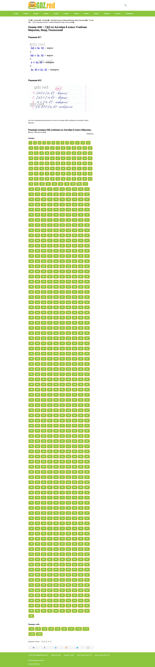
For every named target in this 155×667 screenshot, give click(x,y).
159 (37, 215)
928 (31, 611)
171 (50, 220)
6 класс (66, 13)
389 (37, 333)
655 (74, 467)
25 (90, 148)
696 (81, 487)
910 (43, 600)
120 (43, 194)
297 (87, 282)
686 (81, 482)
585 (74, 431)
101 (48, 184)
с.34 (38, 629)
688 (31, 487)
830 (43, 559)
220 (43, 246)
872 (56, 580)
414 (68, 343)
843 (62, 564)
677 (87, 477)
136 (81, 199)
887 (87, 585)
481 (50, 379)
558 (31, 420)
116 (81, 189)
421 (50, 348)
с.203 (39, 634)
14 (31, 148)
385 (74, 328)
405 (74, 338)
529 (37, 405)
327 (87, 297)
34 (74, 153)
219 (37, 246)
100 (42, 184)
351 (50, 312)
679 (37, 482)
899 (37, 595)
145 (74, 204)
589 (37, 436)
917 (87, 600)
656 (81, 467)
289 (37, 282)
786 (81, 534)
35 (79, 153)
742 (56, 513)
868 (31, 580)
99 (36, 184)
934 (68, 611)
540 (43, 410)
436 (81, 354)
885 (74, 585)
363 (62, 318)
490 (43, 384)
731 (50, 508)
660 (43, 472)
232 (56, 251)
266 (81, 266)
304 (68, 287)
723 (62, 503)
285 (74, 276)
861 (50, 575)
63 (36, 168)
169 (37, 220)
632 (56, 456)
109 (37, 189)
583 (62, 431)
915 (74, 600)
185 (74, 225)
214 (68, 240)
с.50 (51, 629)
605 (74, 441)
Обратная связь (56, 655)
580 (43, 431)
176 (81, 220)
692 (56, 487)
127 (87, 194)
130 (43, 199)
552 (56, 415)
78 (52, 174)
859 (37, 575)
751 (50, 518)
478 (31, 379)
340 (43, 307)
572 (56, 426)
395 (74, 333)
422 (56, 348)
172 (56, 220)
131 (50, 199)
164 (68, 215)
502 (56, 390)
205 (74, 235)
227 (87, 246)
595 (74, 436)
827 (87, 554)
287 (87, 276)
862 (56, 575)
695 (74, 487)
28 (41, 153)
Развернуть (90, 133)
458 (31, 369)
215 (74, 240)
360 (43, 318)
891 (50, 590)
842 (56, 564)
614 (68, 446)
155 (74, 210)
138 (31, 204)
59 (79, 163)
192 (56, 230)
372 (56, 323)
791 (50, 539)
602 (56, 441)
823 (62, 554)
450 (43, 364)
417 (87, 343)
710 (43, 498)
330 (43, 302)
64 (41, 168)
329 (37, 302)
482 (56, 379)
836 (81, 559)
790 (43, 539)
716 (81, 498)
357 (87, 312)
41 (47, 158)
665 (74, 472)
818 (31, 554)
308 (31, 292)
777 (87, 528)
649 (37, 467)
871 (50, 580)
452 (56, 364)
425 (74, 348)
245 (74, 256)
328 (31, 302)
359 (37, 318)
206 (81, 235)
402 (56, 338)
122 (56, 194)
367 (87, 318)
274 (68, 271)
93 (68, 179)
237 (87, 251)
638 (31, 461)
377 (87, 323)
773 (62, 528)
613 (62, 446)
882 (56, 585)
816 (81, 549)
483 (62, 379)
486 (81, 379)
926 (81, 606)
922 (56, 606)
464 (68, 369)
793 (62, 539)
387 (87, 328)
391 (50, 333)
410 (43, 343)
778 (31, 534)
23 (79, 148)
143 (62, 204)
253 (62, 261)
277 (87, 271)
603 (62, 441)
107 (85, 184)
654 (68, 467)
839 (37, 564)
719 (37, 503)
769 (37, 528)
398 (31, 338)
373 (62, 323)
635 (74, 456)
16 (41, 148)
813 (62, 549)
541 (50, 410)
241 (50, 256)
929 (37, 611)
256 (81, 261)
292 (56, 282)
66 (52, 168)
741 (50, 513)
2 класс (26, 13)
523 (62, 400)
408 (31, 343)
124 (68, 194)
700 (43, 492)
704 (68, 492)
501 (50, 390)
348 (31, 312)
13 (88, 143)
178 (31, 225)
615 (74, 446)
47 (79, 158)
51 (36, 163)
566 (81, 420)
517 (87, 395)
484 (68, 379)
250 (43, 261)
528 (31, 405)
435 (74, 354)
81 (68, 174)
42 (52, 158)
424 (68, 348)
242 (56, 256)
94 (74, 179)
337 (87, 302)
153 (62, 210)
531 (50, 405)
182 (56, 225)
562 (56, 420)
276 (81, 271)
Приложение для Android (36, 660)
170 (43, 220)
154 (68, 210)
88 (41, 179)
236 (81, 251)
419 (37, 348)
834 (68, 559)
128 (31, 199)
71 (79, 168)
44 (63, 158)
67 (58, 168)
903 (62, 595)
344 (68, 307)
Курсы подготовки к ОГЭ (84, 655)
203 (62, 235)
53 (47, 163)
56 (63, 163)
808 (31, 549)
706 (81, 492)
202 (56, 235)
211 (50, 240)
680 (43, 482)
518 (31, 400)
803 (62, 544)
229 (37, 251)
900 (43, 595)
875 (74, 580)
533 (62, 405)
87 (36, 179)
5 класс (56, 13)
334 (68, 302)
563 (62, 420)
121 (50, 194)
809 (37, 549)
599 (37, 441)
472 (56, 374)
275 (74, 271)
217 (87, 240)
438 (31, 359)
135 (74, 199)
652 (56, 467)
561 (50, 420)
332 (56, 302)
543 (62, 410)
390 (43, 333)
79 (58, 174)
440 (43, 359)
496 (81, 384)
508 (31, 395)
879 (37, 585)
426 (81, 348)
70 (74, 168)
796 (81, 539)
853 (62, 569)
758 (31, 523)
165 (74, 215)
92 (63, 179)
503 (62, 390)
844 (68, 564)
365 (74, 318)
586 (81, 431)
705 (74, 492)
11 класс (118, 13)
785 (74, 534)
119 (37, 194)
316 (81, 292)
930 (43, 611)
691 (50, 487)
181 (50, 225)
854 (68, 569)
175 (74, 220)
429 (37, 354)
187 (87, 225)
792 (56, 539)
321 (50, 297)
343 (62, 307)
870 (43, 580)
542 (56, 410)
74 (31, 174)
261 (50, 266)
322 (56, 297)
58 (74, 163)
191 (50, 230)
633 (62, 456)
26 (31, 153)
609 (37, 446)
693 (62, 487)
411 (50, 343)
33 (68, 153)
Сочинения (129, 13)
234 (68, 251)
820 (43, 554)
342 (56, 307)
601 (50, 441)
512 (56, 395)
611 (50, 446)
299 (37, 287)
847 (87, 564)
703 (62, 492)
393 (62, 333)
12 (83, 143)
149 (37, 210)
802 (56, 544)
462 (56, 369)
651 (50, 467)
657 (87, 467)
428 (31, 354)
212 (56, 240)
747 (87, 513)
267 (87, 266)
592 (56, 436)
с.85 (57, 629)
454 (68, 364)
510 (43, 395)
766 (81, 523)
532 (56, 405)
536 (81, 405)
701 (50, 492)
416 (81, 343)
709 (37, 498)
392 (56, 333)
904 (68, 595)
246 (81, 256)
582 (56, 431)
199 (37, 235)
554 (68, 415)
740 (43, 513)
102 (54, 184)
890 (43, 590)
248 (31, 261)
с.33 (31, 629)
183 (62, 225)
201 (50, 235)
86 (31, 179)
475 (74, 374)
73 (90, 168)
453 (62, 364)
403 (62, 338)
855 (74, 569)
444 (68, 359)
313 (62, 292)
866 (81, 575)
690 (43, 487)
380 (43, 328)
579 (37, 431)
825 (74, 554)
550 (43, 415)
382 (56, 328)
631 (50, 456)
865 (74, 575)
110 (43, 189)
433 (62, 354)
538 (31, 410)
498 (31, 390)
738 (31, 513)
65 (47, 168)
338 (31, 307)
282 (56, 276)
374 (68, 323)
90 (52, 179)
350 (43, 312)
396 (81, 333)
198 (31, 235)
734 (68, 508)
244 (68, 256)
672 (56, 477)
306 (81, 287)
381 (50, 328)
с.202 (32, 634)
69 (68, 168)
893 (62, 590)
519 (37, 400)
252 (56, 261)
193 (62, 230)
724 (68, 503)
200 (43, 235)
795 (74, 539)
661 (50, 472)
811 (50, 549)
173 (62, 220)
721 (50, 503)
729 (37, 508)
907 (87, 595)
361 (50, 318)
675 (74, 477)
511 (50, 395)
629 (37, 456)
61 (90, 163)
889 (37, 590)
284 (68, 276)
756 (81, 518)
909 (37, 600)
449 (37, 364)
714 (68, 498)
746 (81, 513)
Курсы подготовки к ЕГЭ (102, 655)
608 (31, 446)
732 (56, 508)
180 (43, 225)
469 (37, 374)
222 (56, 246)
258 (31, 266)
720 (43, 503)
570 (43, 426)
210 (43, 240)
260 (43, 266)
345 (74, 307)
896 (81, 590)
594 (68, 436)
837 (87, 559)
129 (37, 199)
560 (43, 420)
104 (67, 184)
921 (50, 606)
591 (50, 436)
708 (31, 498)
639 (37, 461)
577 (87, 426)
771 (50, 528)
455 (74, 364)
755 (74, 518)
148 (31, 210)
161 (50, 215)
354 (68, 312)
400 (43, 338)
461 (50, 369)
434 (68, 354)
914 (68, 600)
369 (37, 323)
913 (62, 600)
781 (50, 534)
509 (37, 395)
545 (74, 410)
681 (50, 482)
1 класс (15, 13)
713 (62, 498)
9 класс (96, 13)
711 (50, 498)
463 (62, 369)
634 (68, 456)
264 (68, 266)
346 (81, 307)
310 (43, 292)
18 (52, 148)
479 (37, 379)
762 (56, 523)
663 (62, 472)
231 (50, 251)
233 (62, 251)
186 (81, 225)
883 (62, 585)
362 (56, 318)
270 (43, 271)
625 (74, 451)
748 (31, 518)
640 (43, 461)
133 (62, 199)
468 (31, 374)
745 (74, 513)
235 (74, 251)
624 (68, 451)
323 (62, 297)
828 (31, 559)
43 (58, 158)
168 (31, 220)
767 (87, 523)
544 (68, 410)
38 (31, 158)
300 (43, 287)
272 (56, 271)
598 (31, 441)
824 (68, 554)
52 (41, 163)
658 (31, 472)
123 (62, 194)
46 (74, 158)
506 (81, 390)
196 (81, 230)
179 (37, 225)
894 (68, 590)
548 (31, 415)
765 (74, 523)
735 (74, 508)
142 (56, 204)
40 (41, 158)
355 (74, 312)
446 (81, 359)
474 (68, 374)
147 (87, 204)
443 (62, 359)
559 (37, 420)
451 (50, 364)
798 (31, 544)
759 (37, 523)
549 (37, 415)
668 (31, 477)
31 (58, 153)
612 (56, 446)
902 (56, 595)
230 (43, 251)
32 (63, 153)
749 (37, 518)
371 (50, 323)
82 (74, 174)
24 (84, 148)
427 (87, 348)
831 (50, 559)
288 (31, 282)
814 (68, 549)
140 (43, 204)
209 (37, 240)
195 (74, 230)
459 (37, 369)
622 (56, 451)
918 (31, 606)
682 (56, 482)
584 (68, 431)
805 (74, 544)
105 (73, 184)
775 (74, 528)
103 (60, 184)
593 (62, 436)
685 (74, 482)
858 (31, 575)
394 (68, 333)
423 (62, 348)
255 (74, 261)
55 (58, 163)
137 (87, 199)
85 (90, 174)
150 (43, 210)
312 (56, 292)
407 (87, 338)
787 (87, 534)
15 (36, 148)
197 (87, 230)
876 (81, 580)
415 (74, 343)
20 (63, 148)
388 (31, 333)
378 (31, 328)
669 (37, 477)
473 (62, 374)
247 (87, 256)
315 (74, 292)
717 (87, 498)
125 (74, 194)
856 (81, 569)
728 (31, 508)
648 (31, 467)
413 (62, 343)
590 (43, 436)
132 (56, 199)
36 (84, 153)
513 (62, 395)
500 (43, 390)
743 (62, 513)
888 (31, 590)
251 (50, 261)
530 (43, 405)
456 (81, 364)
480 (43, 379)
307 (87, 287)
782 (56, 534)
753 (62, 518)
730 (43, 508)
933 (62, 611)
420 (43, 348)
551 (50, 415)
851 (50, 569)
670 (43, 477)
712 (56, 498)
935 (74, 611)
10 (72, 143)
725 (74, 503)
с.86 (64, 629)
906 (81, 595)
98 (31, 184)
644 (68, 461)
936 (81, 611)
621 (50, 451)
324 (68, 297)
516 (81, 395)
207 (87, 235)
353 (62, 312)
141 (50, 204)
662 (56, 472)
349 (37, 312)
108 (31, 189)
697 (87, 487)
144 (68, 204)
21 (68, 148)
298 (31, 287)
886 (81, 585)
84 (84, 174)
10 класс (107, 13)
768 (31, 528)
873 (62, 580)
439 (37, 359)
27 (36, 153)
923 (62, 606)
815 (74, 549)
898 (31, 595)
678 (31, 482)
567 (87, 420)
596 (81, 436)
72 (84, 168)
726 (81, 503)
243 (62, 256)
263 (62, 266)
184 (68, 225)
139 (37, 204)
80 (63, 174)
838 (31, 564)
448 (31, 364)
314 (68, 292)
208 (31, 240)
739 (37, 513)
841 (50, 564)
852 (56, 569)
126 (81, 194)
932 (56, 611)
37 (90, 153)
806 (81, 544)
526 (81, 400)
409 (37, 343)
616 (81, 446)
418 (31, 348)
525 (74, 400)
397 (87, 333)
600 (43, 441)
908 (31, 600)
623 (62, 451)
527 (87, 400)
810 (43, 549)
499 (37, 390)
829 (37, 559)
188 (31, 230)
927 (87, 606)
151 (50, 210)
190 (43, 230)
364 (68, 318)
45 (68, 158)
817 (87, 549)
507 (87, 390)
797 (87, 539)
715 (74, 498)
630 (43, 456)
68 (63, 168)
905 (74, 595)
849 (37, 569)
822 (56, 554)
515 (74, 395)
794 (68, 539)
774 (68, 528)
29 (47, 153)
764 (68, 523)
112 (56, 189)
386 (81, 328)
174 (68, 220)
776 (81, 528)
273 (62, 271)
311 (50, 292)
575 (74, 426)
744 (68, 513)
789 (37, 539)
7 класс (76, 13)
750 (43, 518)
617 (87, 446)
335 (74, 302)
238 (31, 256)
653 (62, 467)
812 (56, 549)
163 (62, 215)
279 (37, 276)
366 (81, 318)
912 (56, 600)
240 (43, 256)
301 (50, 287)
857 (87, 569)
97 (90, 179)
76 (41, 174)
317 (87, 292)
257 (87, 261)
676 (81, 477)
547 (87, 410)
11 (77, 143)
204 (68, 235)
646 (81, 461)
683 (62, 482)
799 (37, 544)
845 (74, 564)
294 (68, 282)
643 (62, 461)
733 (62, 508)
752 (56, 518)
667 (87, 472)
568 (31, 426)
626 (81, 451)
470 (43, 374)
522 (56, 400)
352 (56, 312)
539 (37, 410)
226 (81, 246)
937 (87, 611)
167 (87, 215)
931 (50, 611)
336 (81, 302)
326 (81, 297)
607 (87, 441)
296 (81, 282)
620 (43, 451)
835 (74, 559)
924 (68, 606)
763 (62, 523)
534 (68, 405)
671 (50, 477)
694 (68, 487)
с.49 (44, 629)
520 (43, 400)
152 (56, 210)
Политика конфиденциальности (38, 655)
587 (87, 431)
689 (37, 487)
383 (62, 328)
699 (37, 492)
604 (68, 441)
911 (50, 600)
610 (43, 446)
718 (31, 503)
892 (56, 590)
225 (74, 246)
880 (43, 585)
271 (50, 271)
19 (58, 148)
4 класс (46, 13)
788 (31, 539)
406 (81, 338)
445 (74, 359)
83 (79, 174)
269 (37, 271)
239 (37, 256)
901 (50, 595)
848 (31, 569)
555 (74, 415)
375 (74, 323)
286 (81, 276)
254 (68, 261)
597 (87, 436)
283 (62, 276)
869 (37, 580)
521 (50, 400)
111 (50, 189)
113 (62, 189)
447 (87, 359)
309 (37, 292)
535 (74, 405)
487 (87, 379)
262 (56, 266)
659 (37, 472)
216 (81, 240)
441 (50, 359)
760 (43, 523)
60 (84, 163)
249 (37, 261)
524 (68, 400)
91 (58, 179)
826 (81, 554)
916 (81, 600)
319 (37, 297)
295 (74, 282)
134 (68, 199)
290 (43, 282)
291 (50, 282)
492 (56, 384)
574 (68, 426)
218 (31, 246)
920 (43, 606)
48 (84, 158)
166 (81, 215)
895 (74, 590)
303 (62, 287)
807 (87, 544)
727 (87, 503)
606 (81, 441)
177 (87, 220)
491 (50, 384)
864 (68, 575)
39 (36, 158)
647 (87, 461)
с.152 (78, 629)
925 (74, 606)
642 (56, 461)
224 (68, 246)
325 (74, 297)
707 (87, 492)
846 (81, 564)
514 (68, 395)
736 (81, 508)
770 (43, 528)
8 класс (86, 13)
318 (31, 297)
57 (68, 163)
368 (31, 323)
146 (81, 204)
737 (87, 508)
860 (43, 575)
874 (68, 580)
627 (87, 451)
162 (56, 215)
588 (31, 436)
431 (50, 354)
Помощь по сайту (69, 655)
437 (87, 354)
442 (56, 359)
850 (43, 569)
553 (62, 415)
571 (50, 426)
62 (31, 168)
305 (74, 287)
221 (50, 246)
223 (62, 246)
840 (43, 564)
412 (56, 343)
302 (56, 287)
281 (50, 276)
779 (37, 534)
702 (56, 492)
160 (43, 215)
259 (37, 266)
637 (87, 456)
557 (87, 415)
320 (43, 297)
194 (68, 230)
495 (74, 384)
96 (84, 179)
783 (62, 534)
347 (87, 307)
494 (68, 384)
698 (31, 492)
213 (62, 240)
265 (74, 266)
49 (90, 158)
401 (50, 338)
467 (87, 369)
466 (81, 369)
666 (81, 472)
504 (68, 390)
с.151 (71, 629)
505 (74, 390)
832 (56, 559)
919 (37, 606)
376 (81, 323)
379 (37, 328)
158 (31, 215)
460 (43, 369)
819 (37, 554)
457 (87, 364)
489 (37, 384)
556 (81, 415)
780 (43, 534)
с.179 (86, 629)
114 (68, 189)
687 (87, 482)
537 (87, 405)
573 (62, 426)
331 (50, 302)
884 (68, 585)
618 (31, 451)
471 (50, 374)
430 (43, 354)
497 (87, 384)
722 (56, 503)
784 (68, 534)
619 (37, 451)
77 (47, 174)
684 (68, 482)
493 (62, 384)
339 (37, 307)
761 (50, 523)
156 (81, 210)
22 (74, 148)
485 (74, 379)
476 (81, 374)
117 (87, 189)
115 (74, 189)
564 (68, 420)
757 (87, 518)
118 (31, 194)
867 (87, 575)
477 (87, 374)
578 (31, 431)
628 (31, 456)
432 (56, 354)
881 (50, 585)
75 (36, 174)
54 (52, 163)
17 (47, 148)
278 (31, 276)
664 (68, 472)
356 (81, 312)
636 (81, 456)
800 (43, 544)
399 (37, 338)
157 (87, 210)
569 (37, 426)
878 (31, 585)
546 (81, 410)
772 (56, 528)
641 (50, 461)
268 (31, 271)
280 (43, 276)
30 (52, 153)
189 (37, 230)
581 (50, 431)
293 (62, 282)
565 (74, 420)
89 (47, 179)
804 (68, 544)
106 (79, 184)
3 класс (36, 13)
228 (31, 251)
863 (62, 575)
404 (68, 338)
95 (79, 179)
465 (74, 369)
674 (68, 477)
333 (62, 302)
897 (87, 590)
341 (50, 307)
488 (31, 384)
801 (50, 544)
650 (43, 467)
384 (68, 328)
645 (74, 461)
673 (62, 477)
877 (87, 580)
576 (81, 426)
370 (43, 323)
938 (31, 616)
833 (62, 559)
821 (50, 554)
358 (31, 318)
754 (68, 518)
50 (31, 163)
